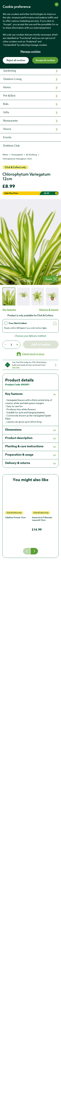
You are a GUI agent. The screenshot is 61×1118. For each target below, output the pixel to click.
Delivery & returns (48, 309)
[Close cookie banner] (57, 4)
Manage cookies (30, 51)
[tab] (8, 296)
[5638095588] (44, 498)
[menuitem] (30, 71)
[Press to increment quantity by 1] (17, 345)
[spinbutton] (11, 345)
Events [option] (7, 137)
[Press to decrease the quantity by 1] (5, 345)
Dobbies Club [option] (11, 146)
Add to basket (40, 344)
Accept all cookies (45, 60)
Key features (9, 309)
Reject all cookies (16, 60)
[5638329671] (17, 498)
